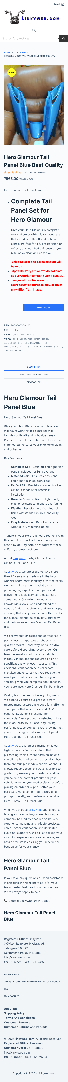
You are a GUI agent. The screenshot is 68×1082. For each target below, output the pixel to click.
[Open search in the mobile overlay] (34, 30)
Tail (59, 346)
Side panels (47, 346)
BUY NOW (43, 307)
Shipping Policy (14, 1013)
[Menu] (62, 17)
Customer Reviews (17, 1022)
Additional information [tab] (34, 374)
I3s (46, 343)
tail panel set (13, 350)
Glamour (26, 339)
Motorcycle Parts (16, 346)
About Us (10, 1008)
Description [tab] (34, 366)
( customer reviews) (35, 172)
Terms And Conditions (19, 1017)
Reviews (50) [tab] (34, 382)
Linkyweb (19, 558)
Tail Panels (26, 334)
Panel (35, 346)
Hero (37, 339)
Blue (15, 339)
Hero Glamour (32, 343)
